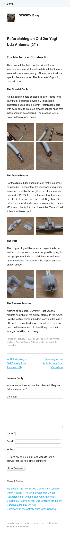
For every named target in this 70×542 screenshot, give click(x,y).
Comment (13, 396)
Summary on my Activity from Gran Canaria (53, 363)
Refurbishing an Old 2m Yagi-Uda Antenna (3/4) (33, 496)
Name (11, 433)
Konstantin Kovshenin (17, 526)
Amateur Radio (23, 341)
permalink (11, 345)
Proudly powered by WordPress (22, 523)
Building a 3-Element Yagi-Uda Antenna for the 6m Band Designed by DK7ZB (34, 502)
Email (10, 441)
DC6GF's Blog (29, 15)
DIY (42, 341)
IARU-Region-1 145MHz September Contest (31, 492)
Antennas (35, 341)
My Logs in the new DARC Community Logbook (33, 488)
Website (11, 449)
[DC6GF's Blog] (11, 19)
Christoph (40, 338)
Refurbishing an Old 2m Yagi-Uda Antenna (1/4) (17, 363)
